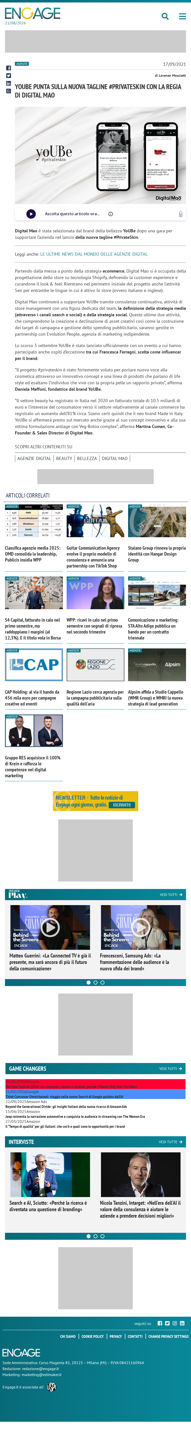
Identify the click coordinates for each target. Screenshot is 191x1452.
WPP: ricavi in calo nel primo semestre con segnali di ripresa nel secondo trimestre (94, 626)
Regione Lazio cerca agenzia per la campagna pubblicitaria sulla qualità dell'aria (95, 698)
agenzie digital (34, 458)
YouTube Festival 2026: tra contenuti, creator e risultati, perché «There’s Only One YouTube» (71, 1086)
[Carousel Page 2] (95, 983)
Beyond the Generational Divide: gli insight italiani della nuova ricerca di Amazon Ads (66, 1106)
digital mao (115, 458)
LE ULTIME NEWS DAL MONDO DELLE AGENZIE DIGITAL (94, 254)
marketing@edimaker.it (41, 1374)
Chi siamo (68, 1336)
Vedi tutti (168, 894)
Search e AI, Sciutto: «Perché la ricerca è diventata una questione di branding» (48, 1206)
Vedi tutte (168, 1142)
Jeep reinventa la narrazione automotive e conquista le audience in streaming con (75, 1116)
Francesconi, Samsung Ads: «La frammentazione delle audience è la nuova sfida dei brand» (134, 962)
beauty (64, 458)
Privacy (116, 1336)
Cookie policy (93, 1336)
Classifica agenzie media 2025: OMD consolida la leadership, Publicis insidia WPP (32, 554)
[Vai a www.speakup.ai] (180, 214)
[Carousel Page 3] (102, 983)
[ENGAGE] (32, 13)
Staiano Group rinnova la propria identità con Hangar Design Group (157, 554)
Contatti (135, 1336)
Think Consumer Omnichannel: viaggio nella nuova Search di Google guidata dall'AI (64, 1096)
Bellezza (87, 458)
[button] (182, 16)
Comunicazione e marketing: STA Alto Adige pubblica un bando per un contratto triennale (153, 629)
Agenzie (21, 64)
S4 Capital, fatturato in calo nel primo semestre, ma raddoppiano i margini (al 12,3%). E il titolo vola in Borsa (33, 629)
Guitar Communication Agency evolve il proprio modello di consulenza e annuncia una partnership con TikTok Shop (93, 557)
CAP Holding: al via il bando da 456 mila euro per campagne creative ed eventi (32, 698)
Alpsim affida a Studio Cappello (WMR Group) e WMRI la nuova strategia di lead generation (155, 698)
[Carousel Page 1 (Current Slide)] (89, 983)
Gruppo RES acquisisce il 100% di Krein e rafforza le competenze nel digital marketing (32, 767)
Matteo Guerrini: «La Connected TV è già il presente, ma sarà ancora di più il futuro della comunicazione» (50, 962)
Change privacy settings (168, 1336)
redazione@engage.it (40, 1368)
